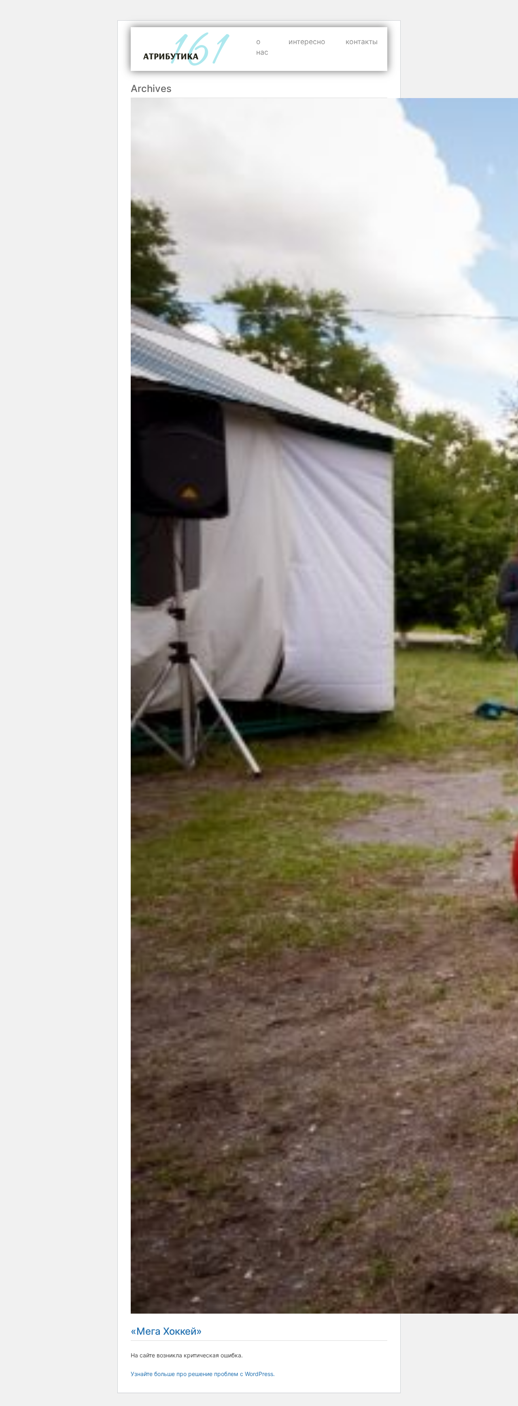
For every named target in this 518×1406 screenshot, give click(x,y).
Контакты (362, 41)
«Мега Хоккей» (166, 1331)
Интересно (307, 41)
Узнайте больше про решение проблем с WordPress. (203, 1373)
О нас (262, 46)
